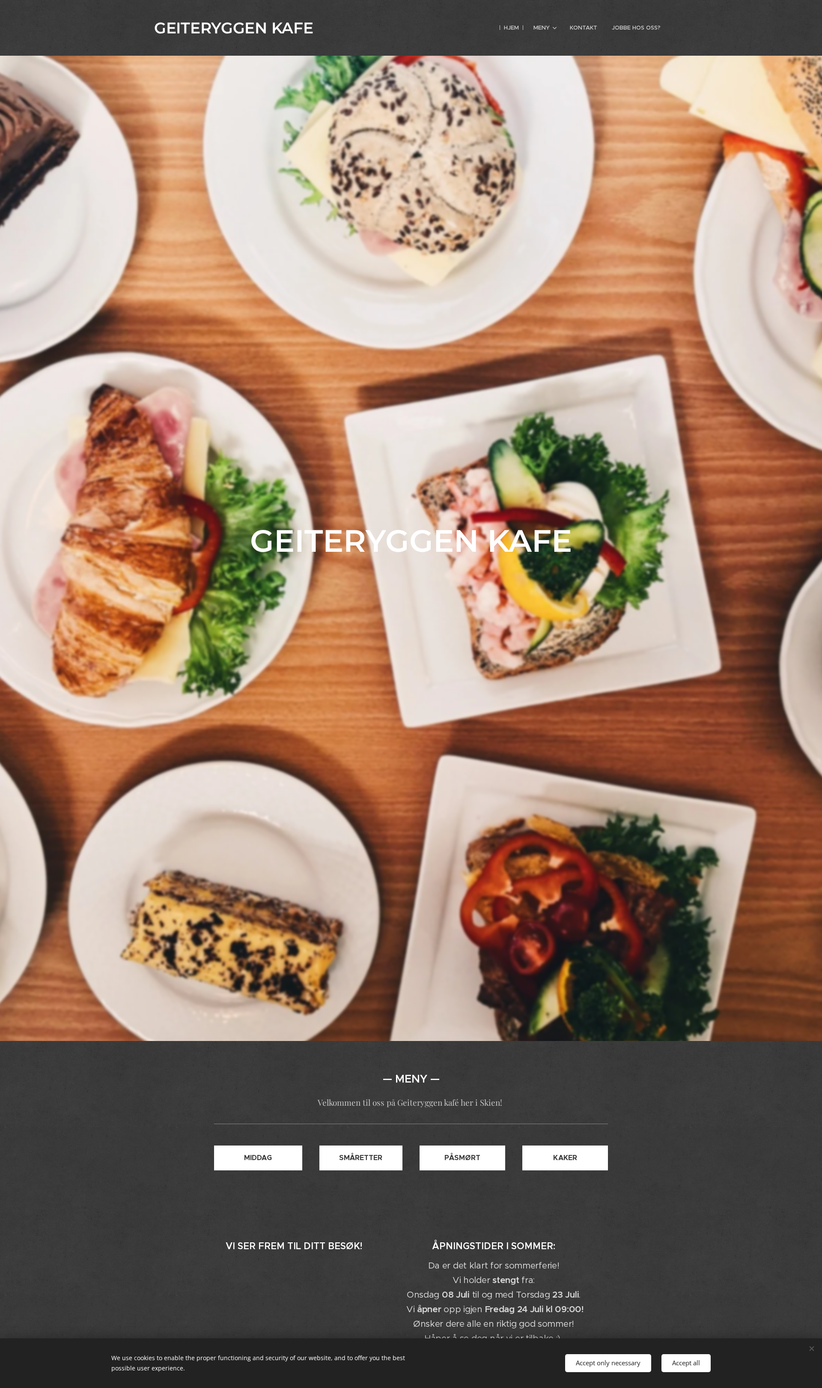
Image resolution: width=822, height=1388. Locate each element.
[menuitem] (511, 28)
